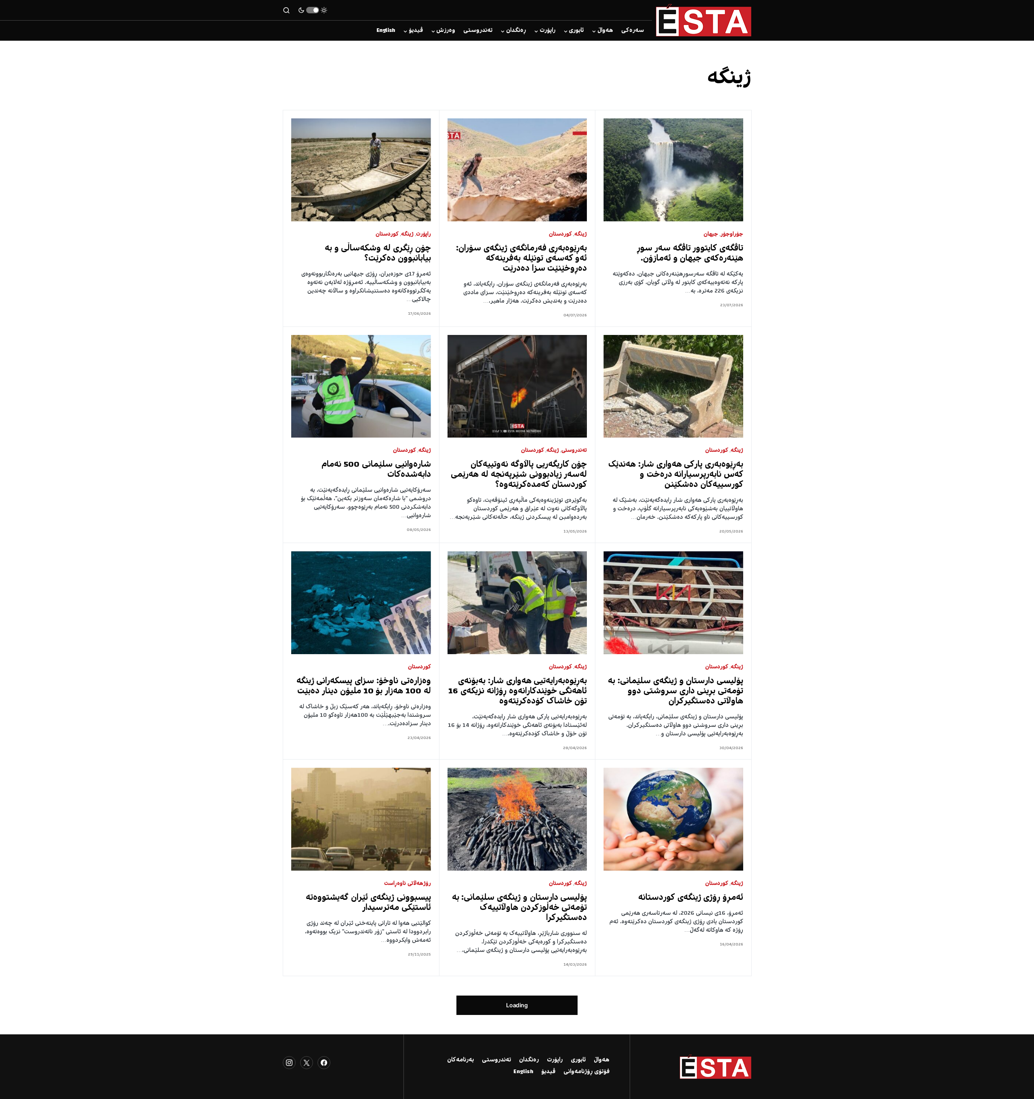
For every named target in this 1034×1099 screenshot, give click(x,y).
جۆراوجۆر (732, 234)
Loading (517, 1005)
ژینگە (580, 234)
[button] (312, 10)
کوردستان (560, 234)
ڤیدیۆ (548, 1072)
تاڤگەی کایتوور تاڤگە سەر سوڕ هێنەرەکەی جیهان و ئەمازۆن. (690, 254)
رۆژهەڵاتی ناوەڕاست (407, 884)
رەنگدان (529, 1060)
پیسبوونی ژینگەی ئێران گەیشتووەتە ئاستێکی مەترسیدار (368, 903)
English (523, 1072)
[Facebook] (323, 1063)
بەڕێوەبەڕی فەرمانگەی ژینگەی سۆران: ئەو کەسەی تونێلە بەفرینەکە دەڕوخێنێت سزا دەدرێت (521, 259)
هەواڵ (601, 1060)
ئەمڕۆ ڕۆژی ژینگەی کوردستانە (690, 898)
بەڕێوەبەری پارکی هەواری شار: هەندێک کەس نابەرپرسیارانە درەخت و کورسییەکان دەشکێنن (675, 475)
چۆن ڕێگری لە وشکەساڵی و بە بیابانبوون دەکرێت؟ (378, 254)
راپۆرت (423, 234)
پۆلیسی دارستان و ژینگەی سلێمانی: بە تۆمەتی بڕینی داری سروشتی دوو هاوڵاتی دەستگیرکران (675, 691)
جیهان (711, 234)
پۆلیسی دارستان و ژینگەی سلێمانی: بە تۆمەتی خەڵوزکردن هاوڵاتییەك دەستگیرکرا (519, 908)
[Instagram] (289, 1063)
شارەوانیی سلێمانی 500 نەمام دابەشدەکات (376, 470)
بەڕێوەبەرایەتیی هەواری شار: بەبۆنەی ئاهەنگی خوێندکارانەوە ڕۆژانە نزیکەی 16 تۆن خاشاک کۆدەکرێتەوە (517, 691)
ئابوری (578, 1060)
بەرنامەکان (460, 1060)
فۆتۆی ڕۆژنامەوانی (586, 1072)
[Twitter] (306, 1063)
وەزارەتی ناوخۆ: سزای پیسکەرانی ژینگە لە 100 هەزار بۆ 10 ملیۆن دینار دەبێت (363, 686)
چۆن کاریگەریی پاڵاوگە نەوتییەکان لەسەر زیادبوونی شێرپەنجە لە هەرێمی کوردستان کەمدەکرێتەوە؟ (519, 475)
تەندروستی (574, 451)
